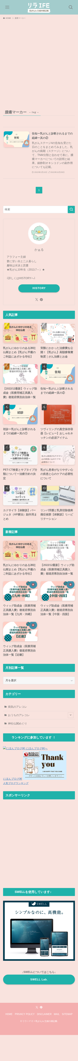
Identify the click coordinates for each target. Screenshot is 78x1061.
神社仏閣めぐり (17, 723)
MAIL (56, 1014)
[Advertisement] (39, 62)
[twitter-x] (36, 299)
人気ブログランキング (15, 783)
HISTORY (39, 288)
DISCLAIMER (44, 1014)
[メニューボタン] (7, 7)
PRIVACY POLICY (25, 1014)
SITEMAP (67, 1014)
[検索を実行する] (71, 209)
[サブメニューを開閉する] (70, 715)
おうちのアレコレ (19, 715)
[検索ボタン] (70, 7)
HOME (9, 1014)
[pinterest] (41, 299)
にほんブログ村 (12, 778)
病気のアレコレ (17, 706)
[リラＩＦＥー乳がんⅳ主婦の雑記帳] (39, 7)
